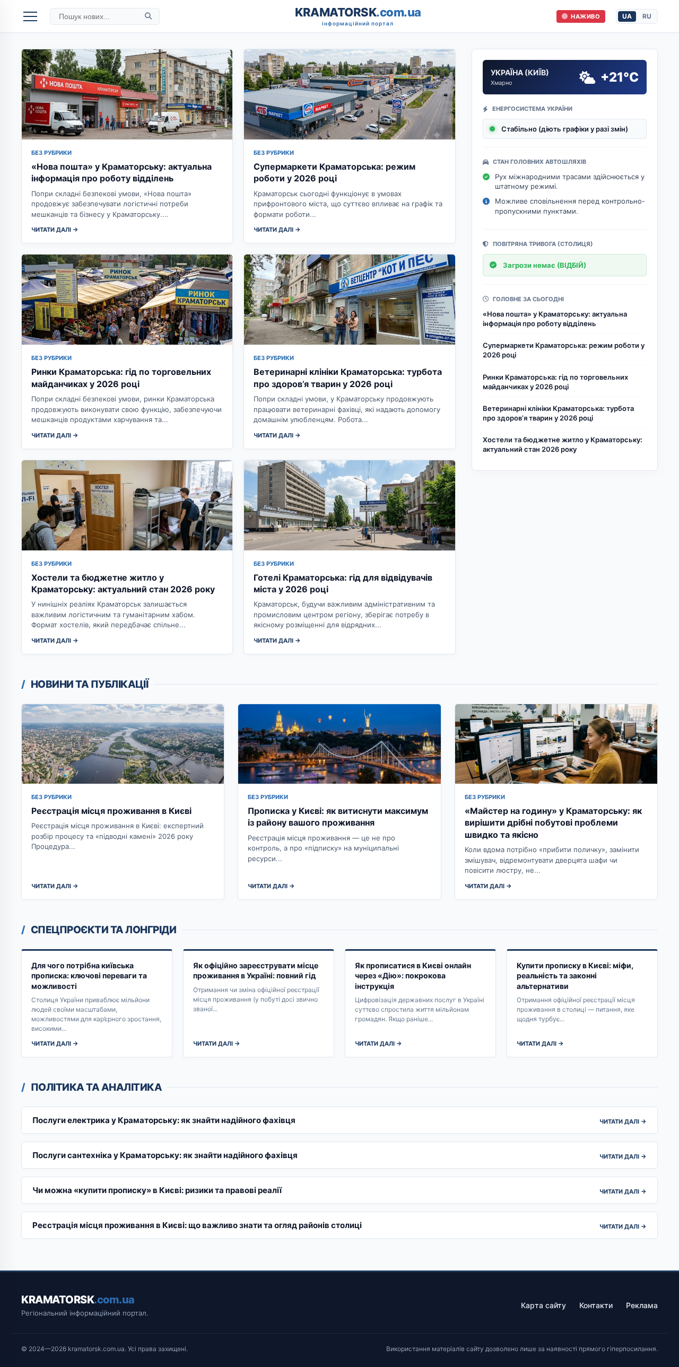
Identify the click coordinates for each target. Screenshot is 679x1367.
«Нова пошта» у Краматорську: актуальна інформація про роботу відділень (555, 319)
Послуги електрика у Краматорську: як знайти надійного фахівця (163, 1120)
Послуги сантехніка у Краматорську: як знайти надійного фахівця (165, 1155)
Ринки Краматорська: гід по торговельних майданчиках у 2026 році (555, 382)
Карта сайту (543, 1305)
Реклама (642, 1305)
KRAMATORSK (358, 16)
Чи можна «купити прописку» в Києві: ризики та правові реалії (157, 1190)
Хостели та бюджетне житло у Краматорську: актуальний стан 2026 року (562, 444)
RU (646, 16)
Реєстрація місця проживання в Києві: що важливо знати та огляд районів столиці (197, 1225)
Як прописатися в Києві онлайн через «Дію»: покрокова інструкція (413, 976)
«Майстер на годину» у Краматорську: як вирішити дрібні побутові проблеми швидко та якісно (553, 822)
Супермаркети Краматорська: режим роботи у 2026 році (564, 350)
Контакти (596, 1305)
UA (627, 16)
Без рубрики (51, 152)
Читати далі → (55, 229)
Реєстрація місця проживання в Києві (111, 810)
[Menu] (30, 16)
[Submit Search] (148, 16)
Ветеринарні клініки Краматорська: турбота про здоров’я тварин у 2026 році (558, 413)
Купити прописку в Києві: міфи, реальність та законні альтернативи (575, 976)
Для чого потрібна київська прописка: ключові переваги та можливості (89, 976)
